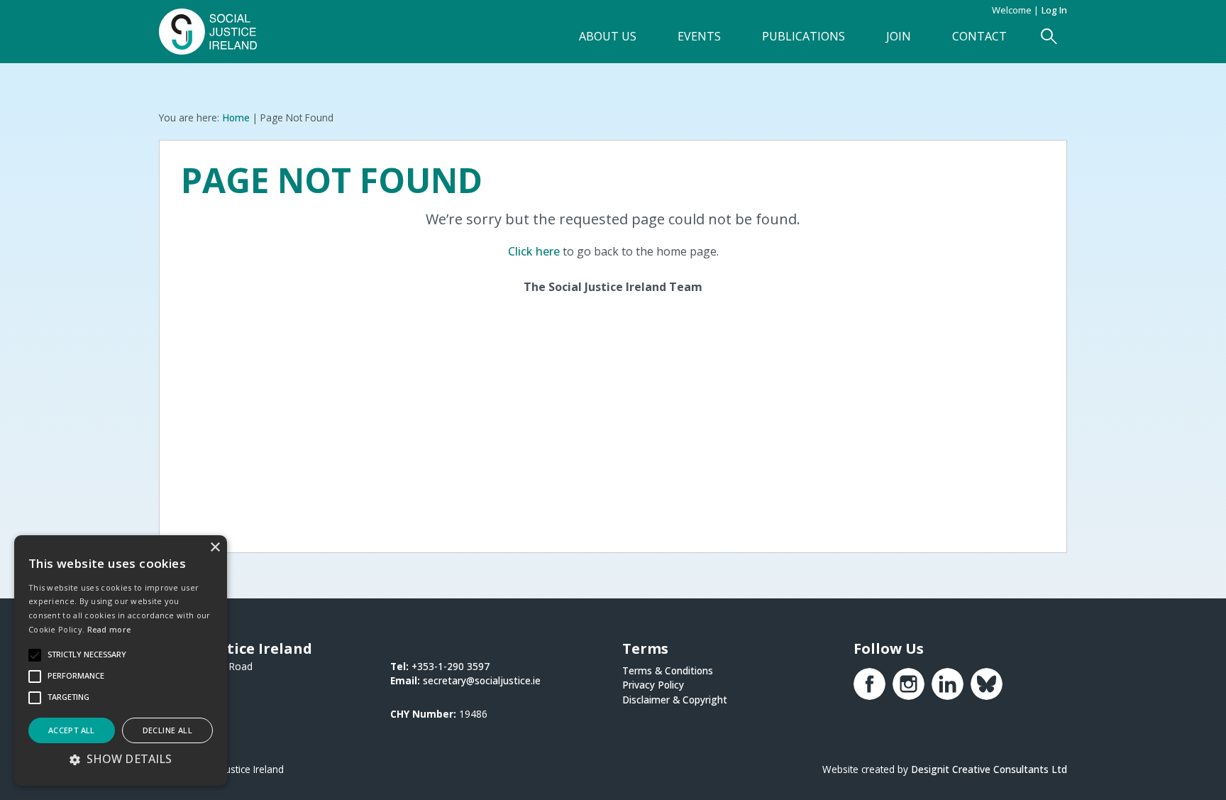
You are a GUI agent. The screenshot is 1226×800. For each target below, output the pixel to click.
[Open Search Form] (1049, 36)
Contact (979, 36)
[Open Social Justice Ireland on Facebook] (869, 684)
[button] (120, 758)
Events (699, 36)
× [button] (214, 547)
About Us (607, 36)
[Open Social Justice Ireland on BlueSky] (987, 684)
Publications (803, 36)
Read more (109, 629)
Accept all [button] (71, 730)
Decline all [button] (167, 730)
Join (898, 36)
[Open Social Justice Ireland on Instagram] (908, 684)
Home (236, 117)
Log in (1054, 10)
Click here (534, 251)
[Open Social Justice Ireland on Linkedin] (947, 684)
